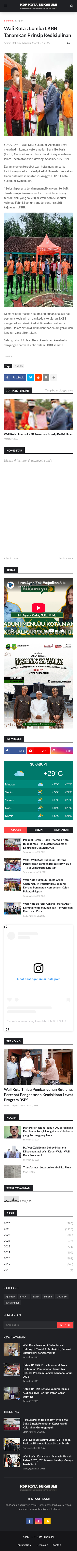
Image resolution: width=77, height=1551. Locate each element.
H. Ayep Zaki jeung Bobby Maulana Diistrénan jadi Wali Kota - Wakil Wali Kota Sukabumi (46, 1151)
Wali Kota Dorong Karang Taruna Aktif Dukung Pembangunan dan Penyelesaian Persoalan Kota (48, 907)
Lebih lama (65, 558)
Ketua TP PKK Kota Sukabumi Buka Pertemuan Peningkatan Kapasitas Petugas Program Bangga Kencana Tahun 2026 (47, 1370)
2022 (38, 1246)
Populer (15, 829)
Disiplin (19, 20)
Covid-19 (62, 1296)
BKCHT (24, 1296)
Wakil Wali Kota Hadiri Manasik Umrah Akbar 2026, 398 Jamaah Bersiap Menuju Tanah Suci (48, 1460)
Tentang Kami (24, 1544)
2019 (38, 1264)
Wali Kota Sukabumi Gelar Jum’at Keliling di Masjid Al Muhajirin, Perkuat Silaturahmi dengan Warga (47, 1348)
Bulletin (48, 1296)
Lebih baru (12, 558)
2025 (38, 1229)
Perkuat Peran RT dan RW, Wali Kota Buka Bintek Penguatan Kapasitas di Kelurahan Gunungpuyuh (46, 843)
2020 (38, 1258)
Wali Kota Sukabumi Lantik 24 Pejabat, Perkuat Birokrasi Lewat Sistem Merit (46, 1441)
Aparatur (10, 1296)
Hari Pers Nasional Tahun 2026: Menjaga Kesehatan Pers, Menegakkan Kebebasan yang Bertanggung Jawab (48, 1131)
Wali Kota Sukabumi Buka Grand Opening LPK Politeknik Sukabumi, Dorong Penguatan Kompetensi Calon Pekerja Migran (46, 885)
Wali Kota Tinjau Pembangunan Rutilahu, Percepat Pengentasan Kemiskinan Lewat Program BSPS (38, 1094)
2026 (38, 1223)
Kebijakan (42, 1544)
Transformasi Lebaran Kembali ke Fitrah (47, 1167)
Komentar (61, 829)
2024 (38, 1235)
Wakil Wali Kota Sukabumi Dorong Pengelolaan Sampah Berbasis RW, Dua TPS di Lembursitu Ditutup (47, 863)
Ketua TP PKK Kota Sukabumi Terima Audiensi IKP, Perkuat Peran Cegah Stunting (46, 1392)
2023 (38, 1240)
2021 (38, 1252)
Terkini (38, 829)
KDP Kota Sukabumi (42, 1536)
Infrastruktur (12, 1302)
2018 (38, 1270)
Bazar (36, 1296)
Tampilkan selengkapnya (59, 390)
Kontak (57, 1544)
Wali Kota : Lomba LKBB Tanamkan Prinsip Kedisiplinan (38, 434)
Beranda (8, 20)
